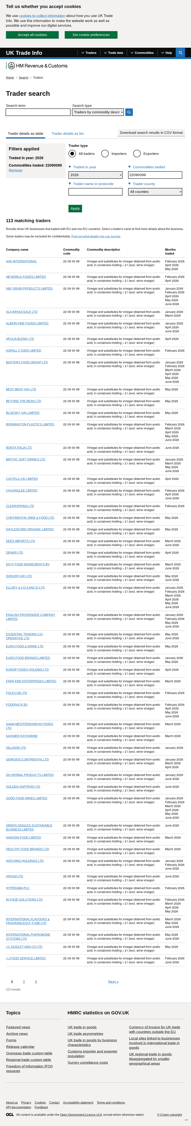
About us (12, 1102)
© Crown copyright (169, 1114)
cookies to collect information (42, 16)
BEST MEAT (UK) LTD (21, 389)
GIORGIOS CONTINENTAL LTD (27, 759)
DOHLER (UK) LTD (19, 576)
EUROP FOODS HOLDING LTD (27, 669)
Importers (119, 154)
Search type (82, 106)
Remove (15, 170)
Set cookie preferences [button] (91, 35)
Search (23, 77)
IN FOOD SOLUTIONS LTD (24, 899)
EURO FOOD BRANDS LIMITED (28, 658)
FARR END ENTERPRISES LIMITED (31, 681)
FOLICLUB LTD (16, 693)
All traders (87, 154)
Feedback (41, 1107)
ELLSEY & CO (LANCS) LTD (25, 587)
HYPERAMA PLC (18, 888)
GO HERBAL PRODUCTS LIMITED (30, 775)
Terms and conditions (111, 1102)
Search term (16, 106)
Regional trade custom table (28, 1060)
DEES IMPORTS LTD (20, 541)
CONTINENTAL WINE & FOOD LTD (30, 517)
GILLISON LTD (16, 747)
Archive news (17, 1034)
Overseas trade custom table (29, 1053)
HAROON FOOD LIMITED (23, 837)
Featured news (18, 1027)
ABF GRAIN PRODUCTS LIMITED (29, 288)
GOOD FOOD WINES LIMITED (26, 798)
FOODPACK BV (17, 704)
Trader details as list (68, 133)
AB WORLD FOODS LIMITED (26, 276)
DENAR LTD (14, 552)
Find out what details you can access (95, 236)
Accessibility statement (78, 1102)
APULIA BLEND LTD (20, 338)
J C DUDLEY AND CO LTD (24, 946)
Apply (75, 208)
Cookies (40, 1102)
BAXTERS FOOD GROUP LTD (27, 362)
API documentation (18, 1107)
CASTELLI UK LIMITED (22, 478)
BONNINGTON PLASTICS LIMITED (30, 424)
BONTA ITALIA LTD (19, 447)
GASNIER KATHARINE (22, 736)
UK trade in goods (82, 1027)
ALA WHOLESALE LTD (21, 311)
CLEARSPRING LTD (20, 506)
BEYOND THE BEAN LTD (23, 401)
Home (10, 77)
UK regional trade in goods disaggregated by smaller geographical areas (150, 1058)
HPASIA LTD (14, 876)
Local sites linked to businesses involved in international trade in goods (154, 1043)
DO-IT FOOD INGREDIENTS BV (28, 564)
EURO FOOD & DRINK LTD (24, 646)
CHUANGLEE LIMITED (21, 490)
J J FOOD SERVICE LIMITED (26, 958)
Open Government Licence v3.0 (81, 1114)
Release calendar (20, 1047)
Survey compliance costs (88, 1063)
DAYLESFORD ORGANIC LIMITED (30, 529)
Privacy (26, 1102)
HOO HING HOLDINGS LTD (25, 860)
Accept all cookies (32, 35)
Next (113, 982)
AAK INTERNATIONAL (21, 261)
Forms (11, 1040)
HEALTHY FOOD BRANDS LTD (27, 849)
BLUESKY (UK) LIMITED (23, 412)
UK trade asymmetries (85, 1034)
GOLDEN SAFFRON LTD (23, 786)
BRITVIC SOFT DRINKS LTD (25, 459)
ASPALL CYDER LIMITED (23, 350)
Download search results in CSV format (151, 133)
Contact (54, 1102)
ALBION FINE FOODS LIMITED (27, 323)
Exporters (151, 154)
